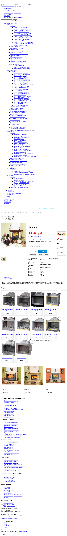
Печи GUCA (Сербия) (20, 140)
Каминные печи (8, 454)
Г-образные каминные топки (18, 111)
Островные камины (15, 58)
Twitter (6, 523)
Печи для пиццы (8, 480)
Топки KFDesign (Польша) (21, 87)
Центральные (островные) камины (13, 409)
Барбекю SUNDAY (9, 478)
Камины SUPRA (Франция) (21, 27)
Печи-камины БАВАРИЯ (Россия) (23, 153)
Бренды (12, 26)
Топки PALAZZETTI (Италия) (22, 101)
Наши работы (8, 491)
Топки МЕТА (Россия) (20, 95)
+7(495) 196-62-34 (9, 217)
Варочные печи (8, 448)
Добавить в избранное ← (35, 236)
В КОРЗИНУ (20, 17)
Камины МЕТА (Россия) (20, 45)
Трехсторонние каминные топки (13, 435)
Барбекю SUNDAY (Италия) (22, 171)
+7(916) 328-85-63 (9, 219)
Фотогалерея (7, 493)
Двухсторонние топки (16, 114)
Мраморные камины (16, 57)
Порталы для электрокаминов (22, 68)
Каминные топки (12, 70)
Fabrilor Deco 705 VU (21, 309)
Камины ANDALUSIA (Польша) (23, 36)
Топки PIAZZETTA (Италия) (22, 102)
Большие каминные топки (17, 106)
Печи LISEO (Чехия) (19, 147)
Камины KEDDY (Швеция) (21, 32)
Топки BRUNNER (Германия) (22, 79)
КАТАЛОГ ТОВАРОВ (10, 23)
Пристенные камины (16, 59)
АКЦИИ (6, 203)
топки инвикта (23, 531)
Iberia (3, 389)
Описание (7, 277)
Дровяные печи (8, 445)
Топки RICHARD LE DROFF (22, 92)
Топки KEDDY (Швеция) (21, 77)
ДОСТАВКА (7, 14)
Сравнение (33, 254)
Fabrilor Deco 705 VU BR (7, 310)
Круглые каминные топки (17, 117)
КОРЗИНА (7, 16)
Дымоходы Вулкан (19, 178)
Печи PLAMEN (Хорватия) (21, 149)
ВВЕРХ (3, 534)
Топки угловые (14, 124)
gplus (5, 524)
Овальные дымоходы (10, 470)
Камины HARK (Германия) (21, 39)
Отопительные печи (16, 162)
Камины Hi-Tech (8, 414)
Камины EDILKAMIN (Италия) (22, 29)
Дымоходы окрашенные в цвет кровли (14, 466)
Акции (6, 497)
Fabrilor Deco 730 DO (7, 334)
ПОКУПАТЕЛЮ (8, 190)
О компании (7, 487)
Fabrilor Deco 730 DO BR (50, 310)
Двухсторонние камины (10, 408)
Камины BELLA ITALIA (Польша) (23, 43)
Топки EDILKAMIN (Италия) (22, 74)
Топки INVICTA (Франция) (21, 99)
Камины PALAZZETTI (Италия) (23, 30)
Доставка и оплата (9, 490)
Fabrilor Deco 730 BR (21, 334)
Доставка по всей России (61, 243)
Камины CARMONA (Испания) (23, 38)
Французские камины (16, 62)
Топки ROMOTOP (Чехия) (21, 93)
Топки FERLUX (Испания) (21, 98)
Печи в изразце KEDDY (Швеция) (23, 136)
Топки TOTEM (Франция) (21, 105)
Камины (9, 24)
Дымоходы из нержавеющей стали (13, 464)
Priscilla (47, 389)
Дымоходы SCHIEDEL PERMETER (24, 181)
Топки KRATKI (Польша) (21, 89)
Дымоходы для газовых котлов (19, 187)
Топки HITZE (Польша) (20, 83)
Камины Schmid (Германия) (21, 40)
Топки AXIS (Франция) (20, 76)
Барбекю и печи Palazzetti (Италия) (23, 172)
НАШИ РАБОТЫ (9, 199)
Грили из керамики (9, 481)
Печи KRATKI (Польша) (20, 145)
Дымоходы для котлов (10, 461)
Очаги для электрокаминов (21, 67)
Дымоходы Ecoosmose (20, 184)
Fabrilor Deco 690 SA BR (51, 334)
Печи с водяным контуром (17, 165)
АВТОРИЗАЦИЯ (9, 10)
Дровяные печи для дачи (17, 158)
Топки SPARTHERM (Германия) (23, 96)
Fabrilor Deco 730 (36, 334)
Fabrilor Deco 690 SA (7, 358)
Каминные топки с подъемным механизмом (22, 130)
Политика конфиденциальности (13, 496)
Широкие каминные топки (17, 128)
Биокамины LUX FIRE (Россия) (23, 35)
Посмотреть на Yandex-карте (9, 518)
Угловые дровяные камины (18, 61)
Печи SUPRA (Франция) (20, 134)
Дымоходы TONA (19, 186)
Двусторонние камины (16, 48)
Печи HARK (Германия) (20, 142)
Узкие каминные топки (16, 125)
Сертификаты (11, 191)
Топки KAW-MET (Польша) (21, 86)
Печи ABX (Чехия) (19, 139)
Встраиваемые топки (16, 109)
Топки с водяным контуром (18, 121)
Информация (10, 194)
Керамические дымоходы (17, 188)
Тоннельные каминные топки (12, 437)
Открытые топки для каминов (18, 118)
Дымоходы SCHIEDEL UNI (21, 183)
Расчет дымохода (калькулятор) (12, 494)
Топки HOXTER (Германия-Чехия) (23, 84)
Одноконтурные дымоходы (11, 468)
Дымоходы (10, 175)
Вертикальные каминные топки (19, 108)
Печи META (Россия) (20, 152)
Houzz (5, 527)
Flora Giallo (26, 389)
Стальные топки (15, 120)
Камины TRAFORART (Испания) (23, 42)
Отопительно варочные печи (18, 161)
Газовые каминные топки (17, 112)
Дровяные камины (15, 49)
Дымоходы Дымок (19, 180)
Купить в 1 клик (43, 254)
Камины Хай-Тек (15, 55)
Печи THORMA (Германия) (21, 137)
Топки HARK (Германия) (21, 81)
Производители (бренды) (11, 401)
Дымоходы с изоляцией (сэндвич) (13, 467)
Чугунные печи (14, 166)
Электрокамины (15, 64)
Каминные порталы (15, 52)
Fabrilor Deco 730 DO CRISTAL (36, 310)
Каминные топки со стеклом (18, 115)
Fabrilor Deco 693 (21, 358)
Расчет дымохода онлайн (14, 193)
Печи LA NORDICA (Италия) (22, 146)
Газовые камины (15, 46)
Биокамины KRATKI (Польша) (22, 33)
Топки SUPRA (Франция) (21, 73)
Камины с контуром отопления (19, 54)
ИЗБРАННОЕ (8, 8)
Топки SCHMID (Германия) (21, 103)
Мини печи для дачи (16, 159)
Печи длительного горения (18, 164)
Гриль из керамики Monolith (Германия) (25, 174)
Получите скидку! (61, 238)
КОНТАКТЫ (7, 202)
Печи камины (11, 131)
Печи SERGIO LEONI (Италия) (22, 150)
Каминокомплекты (19, 65)
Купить (44, 251)
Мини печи (7, 451)
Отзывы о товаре (8, 278)
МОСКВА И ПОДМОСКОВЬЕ (12, 13)
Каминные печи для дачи (17, 51)
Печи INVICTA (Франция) (21, 155)
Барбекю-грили (11, 168)
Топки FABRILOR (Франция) (22, 80)
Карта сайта (7, 488)
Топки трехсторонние (16, 123)
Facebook (6, 525)
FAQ (8, 196)
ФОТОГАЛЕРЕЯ (8, 200)
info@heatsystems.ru (9, 506)
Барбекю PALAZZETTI (10, 477)
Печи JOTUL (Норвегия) (21, 143)
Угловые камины (8, 406)
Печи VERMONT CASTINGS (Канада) (25, 156)
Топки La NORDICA (19, 90)
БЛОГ (5, 197)
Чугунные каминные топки (18, 127)
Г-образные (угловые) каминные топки (15, 434)
